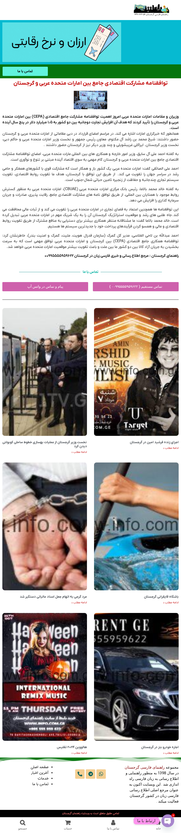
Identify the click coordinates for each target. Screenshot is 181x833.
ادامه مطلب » (171, 448)
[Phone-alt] (80, 774)
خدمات (43, 779)
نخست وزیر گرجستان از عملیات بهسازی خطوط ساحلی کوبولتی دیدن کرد (44, 444)
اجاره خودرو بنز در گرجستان (160, 747)
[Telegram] (90, 774)
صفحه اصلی (40, 767)
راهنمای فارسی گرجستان (145, 767)
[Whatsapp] (101, 774)
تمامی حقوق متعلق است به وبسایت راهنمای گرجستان (90, 814)
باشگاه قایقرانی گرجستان (161, 597)
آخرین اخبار (40, 773)
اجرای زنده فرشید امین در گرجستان (154, 442)
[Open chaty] (167, 820)
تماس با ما (40, 784)
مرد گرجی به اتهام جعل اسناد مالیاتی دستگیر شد (53, 597)
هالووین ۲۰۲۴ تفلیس (72, 747)
